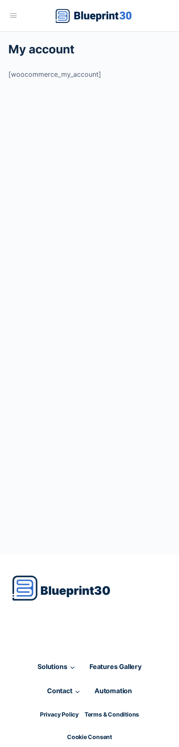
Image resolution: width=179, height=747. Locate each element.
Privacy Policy (59, 714)
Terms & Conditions (112, 714)
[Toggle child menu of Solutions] (72, 666)
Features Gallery (116, 666)
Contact (59, 691)
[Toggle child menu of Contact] (77, 691)
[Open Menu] (13, 15)
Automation (113, 691)
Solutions (52, 666)
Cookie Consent (89, 736)
